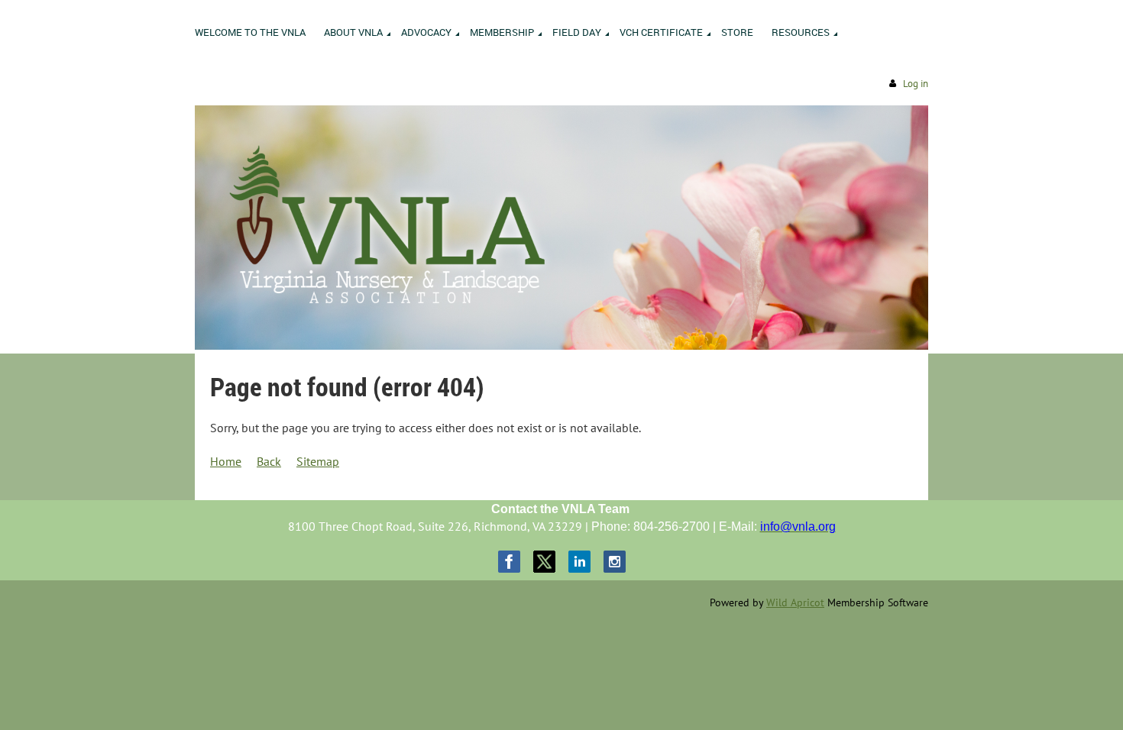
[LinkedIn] (579, 562)
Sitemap (317, 461)
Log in (915, 83)
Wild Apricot (795, 602)
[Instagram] (615, 562)
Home (225, 461)
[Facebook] (509, 562)
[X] (544, 562)
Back (269, 461)
